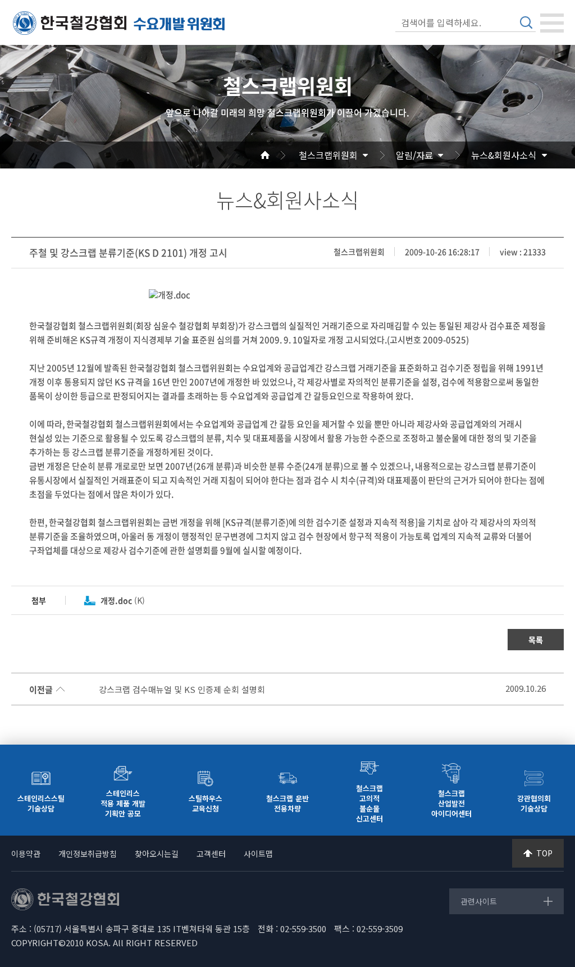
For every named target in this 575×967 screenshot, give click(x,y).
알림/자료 (414, 155)
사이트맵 (258, 853)
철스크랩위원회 (328, 155)
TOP (544, 853)
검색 (526, 22)
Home (278, 155)
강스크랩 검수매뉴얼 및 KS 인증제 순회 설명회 (182, 690)
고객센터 (211, 853)
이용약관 (25, 853)
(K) (123, 600)
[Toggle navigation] (552, 23)
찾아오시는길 (157, 853)
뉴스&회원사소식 (503, 155)
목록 (535, 639)
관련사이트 (478, 901)
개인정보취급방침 (87, 853)
